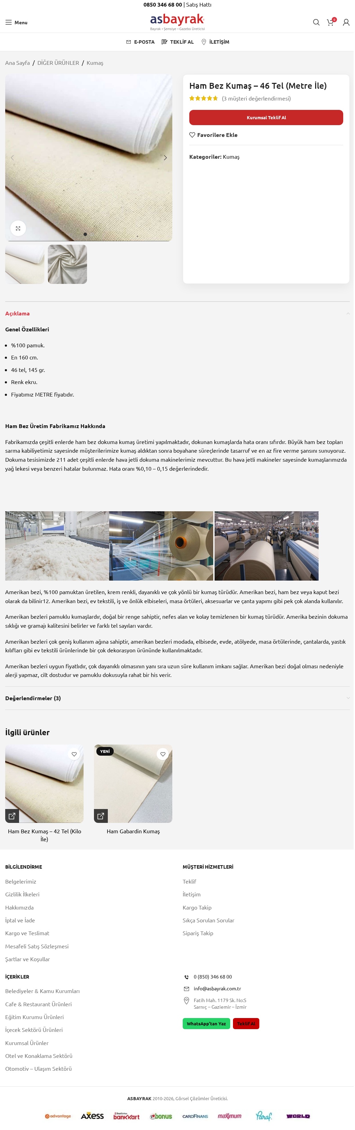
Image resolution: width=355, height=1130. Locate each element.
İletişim (192, 893)
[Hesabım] (346, 22)
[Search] (316, 22)
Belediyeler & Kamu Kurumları (42, 990)
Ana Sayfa (17, 62)
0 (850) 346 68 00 (213, 976)
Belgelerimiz (20, 881)
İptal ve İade (20, 919)
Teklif (189, 881)
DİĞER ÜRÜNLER (58, 62)
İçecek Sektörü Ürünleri (34, 1029)
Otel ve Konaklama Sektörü (38, 1055)
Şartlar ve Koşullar (27, 958)
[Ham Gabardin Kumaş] (133, 784)
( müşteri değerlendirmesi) (256, 98)
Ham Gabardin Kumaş (133, 830)
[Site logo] (177, 21)
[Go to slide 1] (85, 234)
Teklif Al (246, 1023)
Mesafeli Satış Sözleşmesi (37, 945)
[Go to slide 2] (92, 234)
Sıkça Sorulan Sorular (208, 919)
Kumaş (95, 62)
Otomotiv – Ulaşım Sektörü (38, 1068)
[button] (12, 158)
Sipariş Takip (198, 932)
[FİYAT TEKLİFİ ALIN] (12, 816)
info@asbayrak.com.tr (217, 988)
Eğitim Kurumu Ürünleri (34, 1016)
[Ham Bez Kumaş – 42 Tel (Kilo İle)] (44, 784)
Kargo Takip (197, 907)
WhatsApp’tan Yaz (206, 1023)
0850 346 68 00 (163, 4)
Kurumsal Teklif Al (266, 117)
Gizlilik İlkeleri (22, 893)
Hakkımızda (19, 907)
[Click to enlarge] (18, 228)
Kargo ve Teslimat (27, 932)
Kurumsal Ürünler (27, 1042)
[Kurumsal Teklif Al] (101, 816)
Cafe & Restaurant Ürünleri (38, 1003)
